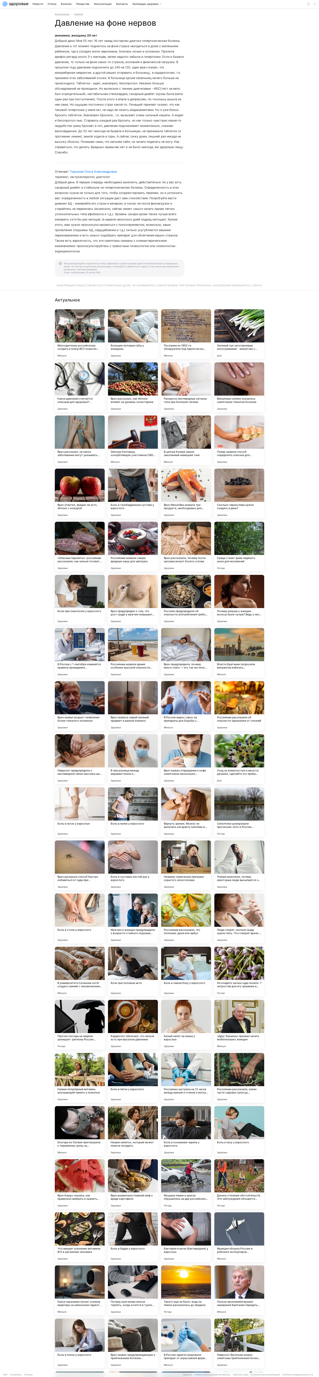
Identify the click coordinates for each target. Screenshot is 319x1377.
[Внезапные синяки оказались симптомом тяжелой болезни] (239, 387)
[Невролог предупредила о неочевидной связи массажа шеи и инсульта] (80, 759)
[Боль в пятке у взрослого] (133, 1078)
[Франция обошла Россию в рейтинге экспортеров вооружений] (239, 1237)
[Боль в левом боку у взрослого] (186, 972)
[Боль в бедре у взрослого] (133, 1237)
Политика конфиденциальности (297, 1374)
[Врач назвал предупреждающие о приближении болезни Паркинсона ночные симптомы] (133, 1343)
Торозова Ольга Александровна (93, 171)
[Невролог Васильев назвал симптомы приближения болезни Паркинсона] (239, 1343)
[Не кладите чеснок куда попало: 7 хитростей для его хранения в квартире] (239, 972)
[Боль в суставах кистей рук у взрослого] (133, 865)
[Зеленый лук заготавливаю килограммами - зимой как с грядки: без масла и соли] (239, 334)
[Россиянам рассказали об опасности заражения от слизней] (239, 706)
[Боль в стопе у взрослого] (80, 918)
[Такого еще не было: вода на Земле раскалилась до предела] (186, 1290)
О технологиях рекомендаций (265, 1374)
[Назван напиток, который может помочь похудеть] (133, 1131)
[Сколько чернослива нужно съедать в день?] (239, 493)
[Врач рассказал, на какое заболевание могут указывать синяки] (80, 440)
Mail (5, 1374)
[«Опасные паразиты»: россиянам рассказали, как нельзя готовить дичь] (80, 547)
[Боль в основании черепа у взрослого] (186, 1131)
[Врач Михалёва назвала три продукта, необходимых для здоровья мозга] (186, 493)
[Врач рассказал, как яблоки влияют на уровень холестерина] (133, 387)
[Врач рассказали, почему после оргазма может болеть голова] (186, 547)
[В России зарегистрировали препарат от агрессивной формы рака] (186, 1343)
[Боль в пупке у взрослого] (133, 812)
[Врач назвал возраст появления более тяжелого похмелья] (80, 706)
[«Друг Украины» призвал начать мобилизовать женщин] (239, 1025)
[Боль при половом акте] (133, 972)
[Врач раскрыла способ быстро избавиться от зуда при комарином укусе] (80, 865)
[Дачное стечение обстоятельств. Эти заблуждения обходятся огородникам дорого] (239, 1184)
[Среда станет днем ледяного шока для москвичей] (239, 547)
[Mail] (5, 4)
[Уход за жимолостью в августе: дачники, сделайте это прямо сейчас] (239, 759)
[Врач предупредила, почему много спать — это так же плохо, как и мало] (186, 653)
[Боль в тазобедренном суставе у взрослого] (133, 493)
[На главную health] (18, 4)
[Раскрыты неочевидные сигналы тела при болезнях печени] (186, 387)
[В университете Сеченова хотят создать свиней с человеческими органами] (80, 972)
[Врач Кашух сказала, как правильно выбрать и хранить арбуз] (80, 1184)
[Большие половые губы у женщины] (133, 334)
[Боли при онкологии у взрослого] (80, 600)
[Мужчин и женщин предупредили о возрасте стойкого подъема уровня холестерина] (133, 918)
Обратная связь (240, 1374)
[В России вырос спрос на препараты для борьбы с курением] (186, 706)
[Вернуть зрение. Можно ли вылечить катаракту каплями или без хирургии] (186, 812)
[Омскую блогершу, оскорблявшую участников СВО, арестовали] (133, 440)
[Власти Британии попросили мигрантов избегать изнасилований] (239, 653)
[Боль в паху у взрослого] (239, 1131)
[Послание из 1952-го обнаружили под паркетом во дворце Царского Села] (186, 334)
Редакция (187, 1374)
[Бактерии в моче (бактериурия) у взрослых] (186, 1237)
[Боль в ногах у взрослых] (80, 812)
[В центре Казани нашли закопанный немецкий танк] (186, 440)
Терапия (78, 14)
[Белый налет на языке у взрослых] (186, 1025)
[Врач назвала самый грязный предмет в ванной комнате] (133, 706)
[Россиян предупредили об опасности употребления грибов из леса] (186, 600)
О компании (15, 1374)
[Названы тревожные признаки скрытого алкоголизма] (186, 865)
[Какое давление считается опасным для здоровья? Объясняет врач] (80, 387)
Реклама (28, 1374)
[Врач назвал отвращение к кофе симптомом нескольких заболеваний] (186, 759)
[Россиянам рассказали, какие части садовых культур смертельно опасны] (239, 1078)
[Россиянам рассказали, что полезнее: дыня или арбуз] (186, 918)
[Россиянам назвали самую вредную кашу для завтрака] (133, 547)
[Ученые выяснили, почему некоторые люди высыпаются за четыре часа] (239, 865)
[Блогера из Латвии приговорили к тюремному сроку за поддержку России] (80, 1131)
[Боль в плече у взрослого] (80, 1343)
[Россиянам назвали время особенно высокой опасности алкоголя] (133, 653)
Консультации (62, 14)
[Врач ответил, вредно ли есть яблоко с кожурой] (80, 493)
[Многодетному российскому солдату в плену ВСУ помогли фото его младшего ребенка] (80, 334)
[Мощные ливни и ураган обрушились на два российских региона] (186, 1184)
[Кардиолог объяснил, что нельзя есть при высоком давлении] (133, 1025)
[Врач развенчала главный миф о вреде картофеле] (133, 1184)
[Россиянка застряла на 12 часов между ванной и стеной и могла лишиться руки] (186, 1078)
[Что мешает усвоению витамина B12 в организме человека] (80, 1237)
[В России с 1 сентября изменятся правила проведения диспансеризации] (80, 653)
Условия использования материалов (212, 1374)
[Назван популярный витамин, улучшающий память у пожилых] (80, 1078)
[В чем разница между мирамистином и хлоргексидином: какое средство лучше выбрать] (133, 759)
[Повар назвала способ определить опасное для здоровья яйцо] (239, 440)
